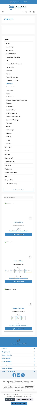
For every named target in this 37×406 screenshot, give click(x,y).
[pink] (17, 271)
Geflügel (7, 154)
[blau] (7, 271)
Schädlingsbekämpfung (13, 116)
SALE (6, 176)
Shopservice (6, 352)
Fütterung (8, 136)
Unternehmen (9, 180)
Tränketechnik (9, 162)
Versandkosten (29, 386)
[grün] (12, 271)
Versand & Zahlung (28, 381)
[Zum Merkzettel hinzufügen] (30, 218)
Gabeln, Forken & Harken (13, 64)
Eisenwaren (9, 106)
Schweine (8, 147)
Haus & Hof (9, 158)
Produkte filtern (19, 190)
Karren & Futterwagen (12, 120)
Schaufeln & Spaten (12, 77)
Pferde (7, 43)
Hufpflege (9, 133)
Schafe (7, 151)
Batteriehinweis (12, 382)
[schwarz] (28, 271)
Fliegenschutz (10, 50)
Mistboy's (9, 83)
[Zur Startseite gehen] (18, 7)
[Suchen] (22, 12)
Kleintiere (8, 165)
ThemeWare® (18, 390)
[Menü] (3, 12)
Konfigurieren (10, 399)
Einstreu (8, 126)
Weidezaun (8, 169)
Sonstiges (9, 123)
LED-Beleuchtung (11, 113)
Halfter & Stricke (11, 53)
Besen (8, 74)
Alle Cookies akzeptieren (19, 403)
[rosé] (22, 271)
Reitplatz (8, 143)
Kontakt (27, 382)
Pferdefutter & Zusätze (13, 57)
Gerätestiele (10, 67)
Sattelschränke (10, 110)
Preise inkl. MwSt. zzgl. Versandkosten (18, 230)
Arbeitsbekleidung (11, 173)
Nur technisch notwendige (24, 399)
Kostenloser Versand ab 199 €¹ (19, 2)
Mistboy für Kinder (18, 308)
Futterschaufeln (11, 87)
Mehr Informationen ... (25, 396)
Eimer (8, 93)
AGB (4, 381)
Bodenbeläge (10, 130)
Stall (7, 60)
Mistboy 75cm (18, 261)
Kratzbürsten (10, 97)
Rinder (7, 40)
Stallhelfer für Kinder (12, 80)
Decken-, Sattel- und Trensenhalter (16, 100)
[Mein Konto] (30, 12)
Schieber (9, 70)
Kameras (9, 103)
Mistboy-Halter (18, 222)
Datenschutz (10, 381)
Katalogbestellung (11, 183)
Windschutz (9, 90)
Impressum (20, 382)
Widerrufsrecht (18, 381)
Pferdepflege (10, 47)
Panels (8, 140)
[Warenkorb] (34, 12)
